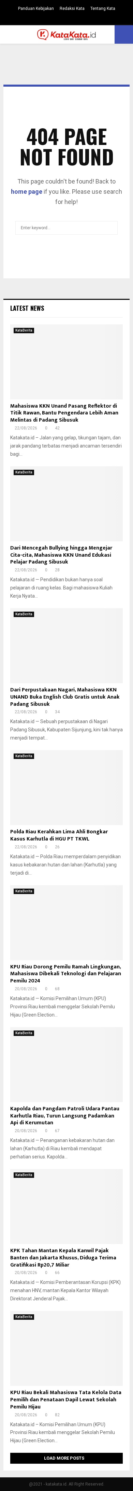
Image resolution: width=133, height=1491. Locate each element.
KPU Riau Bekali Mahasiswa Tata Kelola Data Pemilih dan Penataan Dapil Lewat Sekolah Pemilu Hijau (65, 1400)
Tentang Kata (102, 8)
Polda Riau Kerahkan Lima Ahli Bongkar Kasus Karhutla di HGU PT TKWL (59, 835)
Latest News (27, 308)
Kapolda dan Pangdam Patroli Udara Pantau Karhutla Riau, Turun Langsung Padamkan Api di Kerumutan (64, 1116)
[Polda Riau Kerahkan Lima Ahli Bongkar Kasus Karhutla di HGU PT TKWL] (66, 787)
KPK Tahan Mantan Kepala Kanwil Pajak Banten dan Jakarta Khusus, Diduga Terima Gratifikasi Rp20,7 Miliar (63, 1258)
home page (26, 191)
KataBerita (23, 330)
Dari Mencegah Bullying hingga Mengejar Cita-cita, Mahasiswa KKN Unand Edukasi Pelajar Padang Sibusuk (61, 555)
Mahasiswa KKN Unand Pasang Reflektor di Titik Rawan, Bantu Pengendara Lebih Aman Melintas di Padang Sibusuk (64, 413)
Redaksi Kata (72, 8)
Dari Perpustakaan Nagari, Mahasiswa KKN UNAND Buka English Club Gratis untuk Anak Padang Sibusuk (65, 697)
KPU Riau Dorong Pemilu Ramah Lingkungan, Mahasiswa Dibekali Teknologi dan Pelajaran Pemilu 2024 (65, 974)
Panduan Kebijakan (36, 8)
